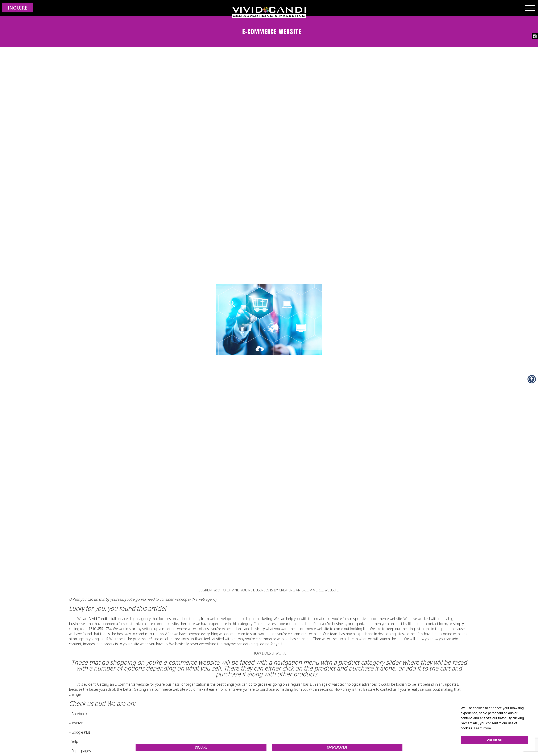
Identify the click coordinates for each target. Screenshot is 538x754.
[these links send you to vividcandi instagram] (535, 36)
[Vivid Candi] (269, 12)
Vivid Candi (98, 618)
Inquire (201, 747)
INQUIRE (18, 7)
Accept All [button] (494, 739)
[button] (531, 379)
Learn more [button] (482, 728)
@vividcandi (337, 747)
